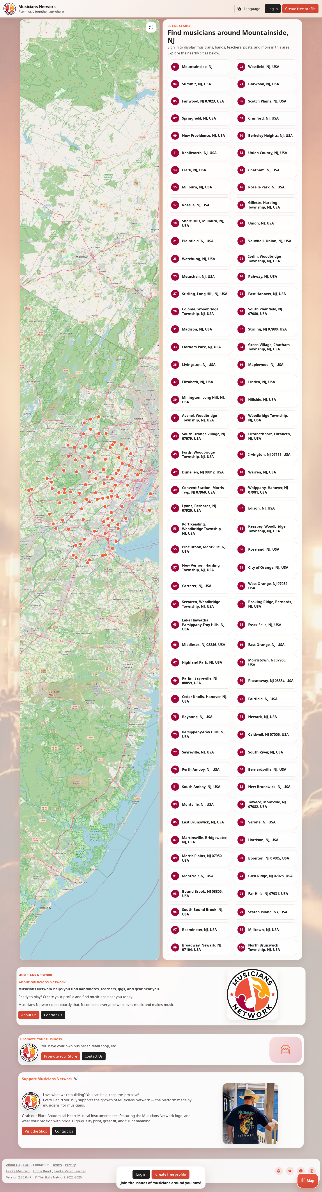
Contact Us (53, 1015)
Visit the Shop (36, 1131)
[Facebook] (301, 1171)
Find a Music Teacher (70, 1171)
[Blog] (279, 1171)
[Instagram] (312, 1171)
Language (252, 8)
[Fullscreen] (151, 27)
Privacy (70, 1164)
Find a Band (42, 1171)
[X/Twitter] (290, 1171)
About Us (29, 1015)
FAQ (26, 1164)
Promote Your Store (60, 1056)
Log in (273, 8)
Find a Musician (18, 1171)
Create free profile (300, 8)
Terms (57, 1164)
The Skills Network (52, 1177)
